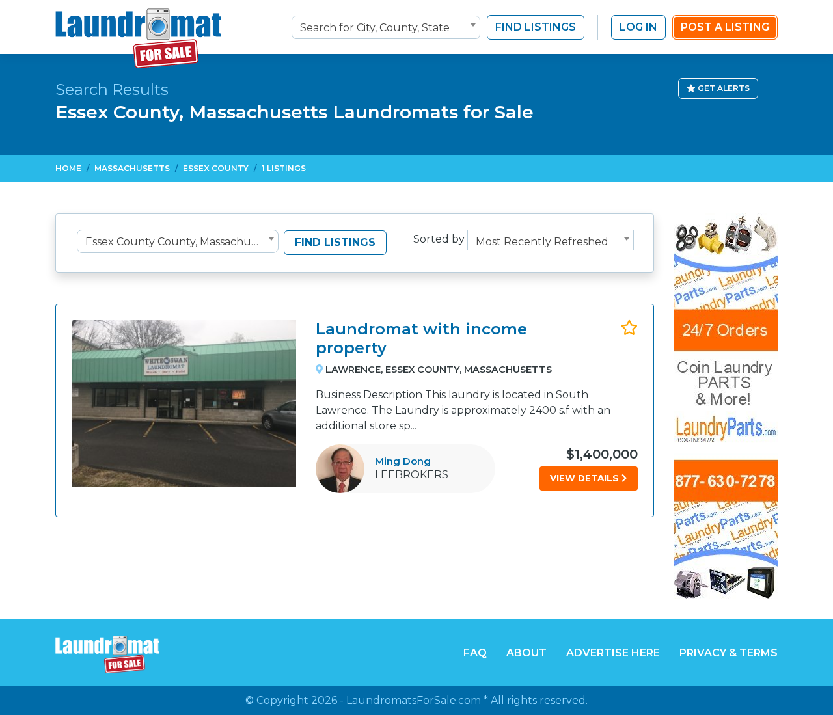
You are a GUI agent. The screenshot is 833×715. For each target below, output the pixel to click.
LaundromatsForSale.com (413, 700)
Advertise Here (613, 653)
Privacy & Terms (728, 653)
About (526, 653)
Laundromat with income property (421, 338)
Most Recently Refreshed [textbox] (542, 242)
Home (68, 168)
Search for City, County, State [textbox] (375, 27)
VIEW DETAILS (585, 478)
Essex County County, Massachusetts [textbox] (180, 242)
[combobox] (386, 27)
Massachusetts (132, 168)
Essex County (216, 168)
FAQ (475, 653)
